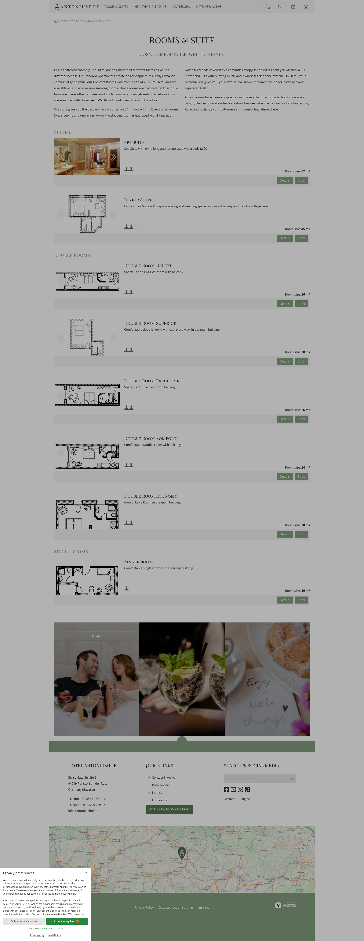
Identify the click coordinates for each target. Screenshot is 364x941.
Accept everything (64, 921)
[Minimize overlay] (86, 873)
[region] (45, 896)
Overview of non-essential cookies (46, 928)
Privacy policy (37, 935)
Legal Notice (54, 935)
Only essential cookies (24, 921)
